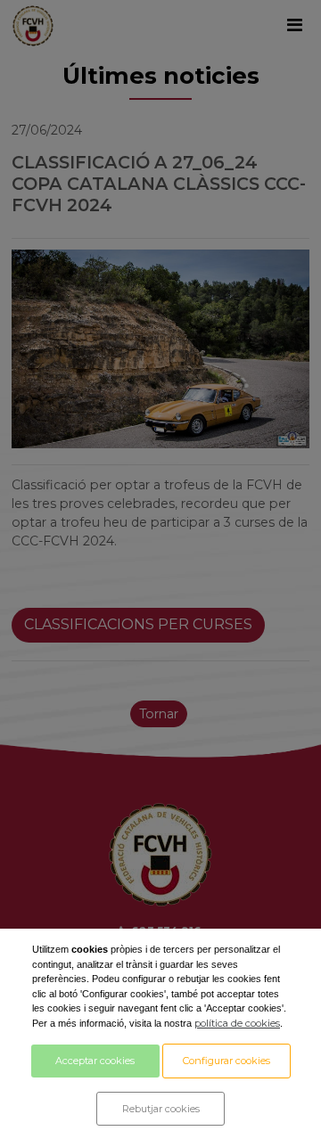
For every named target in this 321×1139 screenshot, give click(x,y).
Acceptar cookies (95, 1060)
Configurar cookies (226, 1060)
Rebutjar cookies (161, 1108)
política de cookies (237, 1023)
